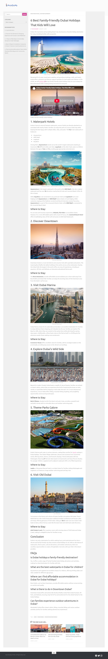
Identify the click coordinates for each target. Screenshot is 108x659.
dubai (35, 616)
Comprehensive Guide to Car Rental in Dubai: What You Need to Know (38, 636)
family (74, 452)
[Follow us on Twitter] (99, 656)
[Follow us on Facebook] (96, 656)
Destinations (34, 13)
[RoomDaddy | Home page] (11, 5)
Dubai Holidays (41, 616)
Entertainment (45, 13)
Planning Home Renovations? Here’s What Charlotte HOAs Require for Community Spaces (16, 51)
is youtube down (10, 30)
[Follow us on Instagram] (101, 656)
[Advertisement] (62, 5)
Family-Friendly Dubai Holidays (51, 616)
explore (41, 81)
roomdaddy (35, 29)
